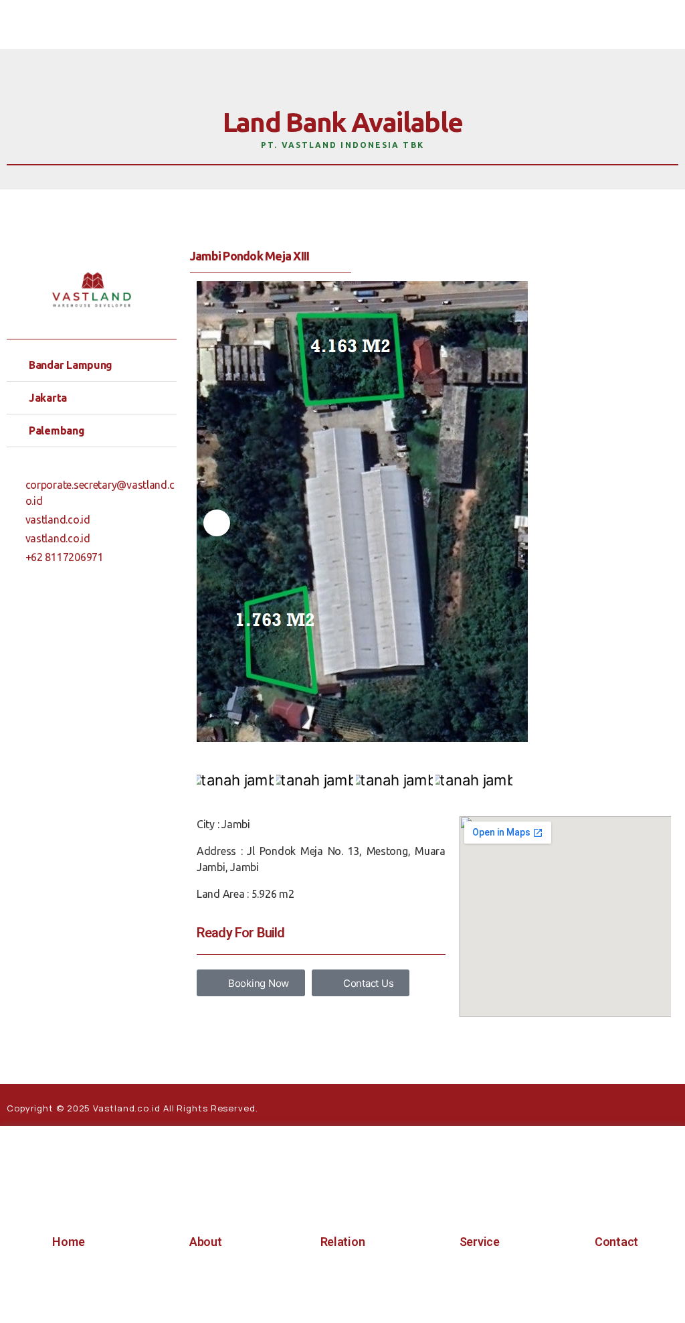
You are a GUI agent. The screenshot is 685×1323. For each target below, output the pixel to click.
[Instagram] (635, 1105)
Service (480, 1242)
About (205, 1242)
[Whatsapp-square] (607, 1105)
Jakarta (48, 398)
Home (68, 1242)
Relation (342, 1242)
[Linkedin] (664, 1105)
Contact (616, 1242)
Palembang (57, 430)
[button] (92, 365)
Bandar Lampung (70, 365)
